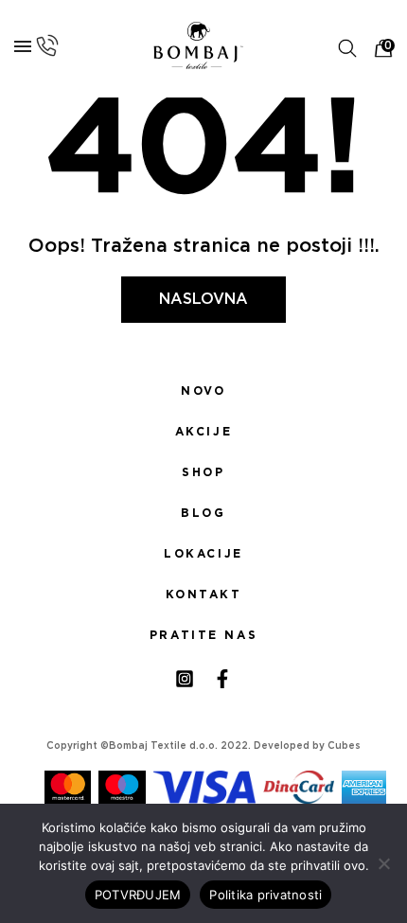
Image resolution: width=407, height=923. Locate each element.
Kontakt (204, 594)
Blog (203, 513)
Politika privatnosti (265, 894)
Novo (203, 391)
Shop (203, 472)
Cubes (344, 746)
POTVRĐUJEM (138, 894)
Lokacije (203, 553)
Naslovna (203, 299)
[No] (383, 863)
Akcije (203, 431)
